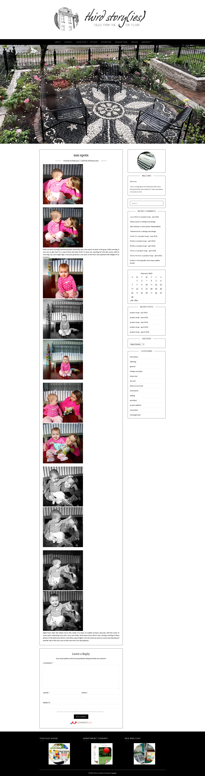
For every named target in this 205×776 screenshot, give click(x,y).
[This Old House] (59, 750)
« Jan (131, 300)
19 (156, 289)
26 (156, 293)
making (132, 395)
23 (142, 293)
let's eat (133, 381)
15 (137, 289)
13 (161, 284)
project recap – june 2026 (139, 317)
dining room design (148, 222)
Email (85, 693)
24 (147, 293)
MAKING (134, 42)
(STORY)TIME (106, 42)
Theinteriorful (135, 231)
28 (132, 297)
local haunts (134, 391)
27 (161, 293)
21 (132, 293)
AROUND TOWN (121, 42)
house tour (134, 376)
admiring (133, 362)
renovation (134, 410)
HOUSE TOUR (81, 42)
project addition (135, 405)
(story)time (134, 357)
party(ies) (133, 400)
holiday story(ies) (136, 371)
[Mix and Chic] (144, 750)
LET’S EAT (93, 42)
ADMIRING (146, 42)
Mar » (136, 300)
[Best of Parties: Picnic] (101, 750)
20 (161, 289)
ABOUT (58, 42)
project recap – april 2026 (146, 241)
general (132, 366)
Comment (48, 663)
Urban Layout (135, 222)
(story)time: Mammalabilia (151, 226)
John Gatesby (135, 226)
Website (46, 703)
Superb (114, 773)
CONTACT (68, 42)
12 (156, 284)
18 (151, 289)
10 (147, 284)
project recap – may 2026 (148, 236)
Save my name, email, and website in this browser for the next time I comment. (81, 711)
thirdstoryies (93, 161)
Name (46, 693)
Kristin (132, 241)
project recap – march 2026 (139, 332)
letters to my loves (136, 386)
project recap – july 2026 (150, 217)
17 (147, 289)
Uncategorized (135, 415)
